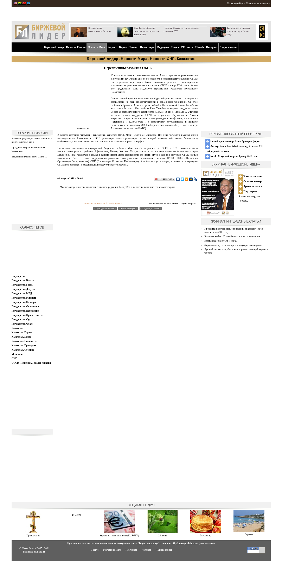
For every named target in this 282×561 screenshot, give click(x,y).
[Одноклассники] (187, 179)
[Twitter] (182, 179)
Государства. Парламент (25, 310)
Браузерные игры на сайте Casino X (29, 156)
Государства (18, 276)
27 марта (76, 514)
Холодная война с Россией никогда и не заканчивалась (232, 236)
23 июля (162, 535)
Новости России (75, 47)
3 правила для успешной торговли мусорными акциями (233, 245)
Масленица (205, 535)
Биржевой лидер (54, 47)
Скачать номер (252, 181)
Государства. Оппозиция (25, 306)
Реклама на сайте (112, 549)
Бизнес (133, 47)
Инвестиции (147, 47)
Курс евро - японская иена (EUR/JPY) (119, 535)
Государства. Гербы (22, 284)
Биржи (123, 47)
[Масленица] (205, 532)
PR (183, 47)
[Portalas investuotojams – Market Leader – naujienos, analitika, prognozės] (20, 3)
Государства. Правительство (27, 315)
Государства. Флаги (22, 323)
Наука (175, 47)
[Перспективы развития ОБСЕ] (83, 125)
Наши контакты (164, 549)
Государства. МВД (22, 293)
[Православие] (33, 532)
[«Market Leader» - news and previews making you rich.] (15, 3)
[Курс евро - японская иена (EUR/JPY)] (119, 532)
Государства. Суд (21, 319)
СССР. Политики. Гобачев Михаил (31, 362)
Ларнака (249, 534)
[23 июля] (162, 532)
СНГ (14, 358)
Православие (33, 535)
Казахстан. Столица (23, 349)
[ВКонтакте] (178, 179)
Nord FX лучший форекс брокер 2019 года (233, 156)
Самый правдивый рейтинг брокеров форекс (235, 141)
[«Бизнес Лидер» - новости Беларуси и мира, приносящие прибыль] (24, 3)
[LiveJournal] (195, 179)
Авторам (146, 549)
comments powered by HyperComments (103, 203)
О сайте (94, 549)
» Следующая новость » (150, 208)
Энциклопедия (228, 47)
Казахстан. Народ (21, 336)
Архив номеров (252, 186)
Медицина (163, 47)
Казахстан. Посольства (24, 341)
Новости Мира (96, 47)
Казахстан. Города (22, 332)
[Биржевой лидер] (40, 39)
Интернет (211, 47)
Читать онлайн (252, 176)
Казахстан (17, 328)
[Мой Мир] (191, 179)
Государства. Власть (23, 280)
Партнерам (250, 191)
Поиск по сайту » (236, 3)
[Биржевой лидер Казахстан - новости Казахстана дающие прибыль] (28, 3)
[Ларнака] (248, 531)
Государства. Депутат (23, 289)
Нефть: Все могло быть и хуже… (221, 240)
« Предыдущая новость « (105, 208)
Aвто (190, 47)
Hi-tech (199, 47)
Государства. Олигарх (24, 302)
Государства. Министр (24, 297)
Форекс (112, 47)
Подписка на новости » (258, 3)
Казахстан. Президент (24, 345)
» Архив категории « (128, 208)
